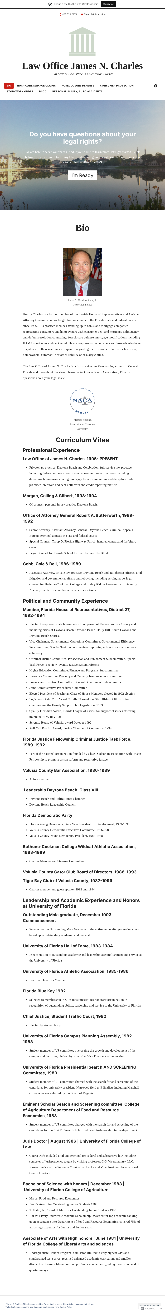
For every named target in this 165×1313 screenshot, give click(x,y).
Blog (43, 91)
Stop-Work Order (20, 91)
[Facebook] (155, 85)
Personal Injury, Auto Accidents (77, 91)
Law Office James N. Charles (82, 65)
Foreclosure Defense (78, 85)
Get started (108, 4)
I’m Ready (82, 175)
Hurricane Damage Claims (36, 85)
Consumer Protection (117, 85)
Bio (9, 85)
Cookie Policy (66, 1307)
